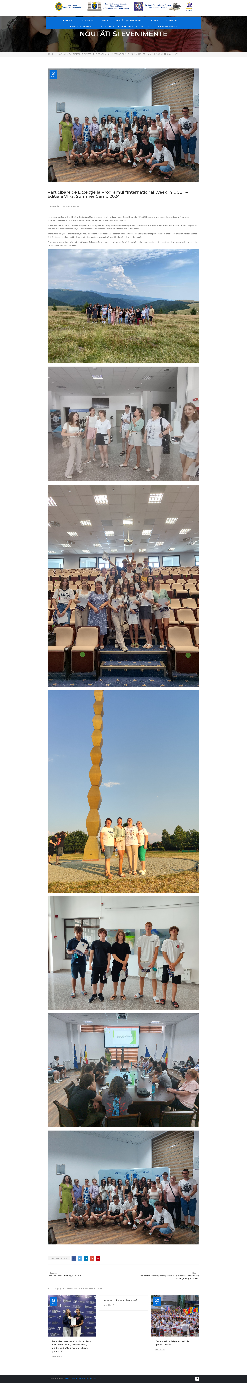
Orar (105, 20)
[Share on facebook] (74, 1258)
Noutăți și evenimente (129, 20)
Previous (53, 1273)
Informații (88, 20)
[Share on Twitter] (80, 1258)
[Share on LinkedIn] (86, 1258)
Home (50, 54)
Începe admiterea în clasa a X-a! (120, 1300)
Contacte (172, 20)
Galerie (154, 20)
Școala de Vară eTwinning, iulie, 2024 (65, 1276)
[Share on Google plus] (92, 1258)
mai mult (57, 1356)
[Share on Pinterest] (98, 1258)
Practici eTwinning (81, 26)
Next (194, 1273)
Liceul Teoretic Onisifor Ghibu (77, 1379)
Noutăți (61, 54)
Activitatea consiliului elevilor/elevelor (124, 26)
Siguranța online (167, 26)
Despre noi (68, 20)
